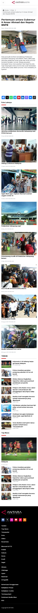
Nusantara (5, 542)
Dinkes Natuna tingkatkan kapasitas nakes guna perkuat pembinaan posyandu (23, 381)
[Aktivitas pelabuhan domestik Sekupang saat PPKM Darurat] (19, 118)
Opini (3, 573)
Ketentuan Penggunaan (9, 584)
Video (3, 538)
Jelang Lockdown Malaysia (11, 163)
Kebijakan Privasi (7, 588)
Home (6, 10)
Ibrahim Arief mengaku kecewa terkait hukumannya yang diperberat (24, 398)
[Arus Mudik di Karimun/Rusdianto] (19, 276)
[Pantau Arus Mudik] (19, 306)
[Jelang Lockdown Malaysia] (19, 151)
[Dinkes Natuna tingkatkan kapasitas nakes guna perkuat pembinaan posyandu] (6, 382)
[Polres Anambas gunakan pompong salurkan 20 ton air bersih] (6, 373)
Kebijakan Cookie (7, 591)
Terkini (3, 526)
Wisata (3, 567)
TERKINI (4, 356)
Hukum (3, 553)
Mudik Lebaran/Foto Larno (11, 349)
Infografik (4, 580)
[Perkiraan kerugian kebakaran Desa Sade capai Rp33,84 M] (6, 417)
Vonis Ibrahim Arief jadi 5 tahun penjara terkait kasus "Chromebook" (23, 425)
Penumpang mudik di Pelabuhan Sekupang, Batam (17, 257)
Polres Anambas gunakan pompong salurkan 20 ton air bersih (23, 372)
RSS (2, 600)
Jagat (3, 562)
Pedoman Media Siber (9, 597)
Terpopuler (5, 532)
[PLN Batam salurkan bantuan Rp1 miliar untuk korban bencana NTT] (6, 408)
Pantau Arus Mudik (8, 319)
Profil (3, 559)
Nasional (4, 576)
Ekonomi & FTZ (6, 546)
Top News (5, 433)
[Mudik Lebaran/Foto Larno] (19, 336)
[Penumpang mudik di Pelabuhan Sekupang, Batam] (19, 243)
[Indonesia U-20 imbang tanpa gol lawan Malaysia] (6, 364)
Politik (3, 549)
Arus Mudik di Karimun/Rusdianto (13, 288)
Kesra (3, 556)
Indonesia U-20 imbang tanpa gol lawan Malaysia (16, 461)
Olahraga (4, 570)
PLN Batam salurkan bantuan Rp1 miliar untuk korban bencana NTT (24, 407)
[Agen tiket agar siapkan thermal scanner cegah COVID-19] (19, 181)
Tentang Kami (6, 594)
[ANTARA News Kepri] (21, 2)
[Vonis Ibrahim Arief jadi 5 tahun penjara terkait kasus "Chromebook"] (6, 425)
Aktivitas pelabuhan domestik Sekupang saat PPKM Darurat (18, 132)
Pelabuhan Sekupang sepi (11, 226)
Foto (12, 10)
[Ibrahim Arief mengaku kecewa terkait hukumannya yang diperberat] (6, 399)
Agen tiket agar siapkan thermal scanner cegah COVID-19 (16, 195)
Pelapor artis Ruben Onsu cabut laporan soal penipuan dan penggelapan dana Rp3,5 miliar (24, 389)
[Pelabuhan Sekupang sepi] (19, 213)
